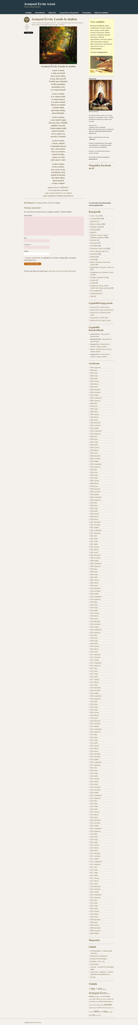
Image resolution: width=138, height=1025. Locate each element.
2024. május (94, 442)
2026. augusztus (95, 367)
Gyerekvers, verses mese (98, 248)
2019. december (95, 588)
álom (90, 1015)
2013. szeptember (95, 795)
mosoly (105, 1001)
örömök (37, 24)
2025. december (95, 389)
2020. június (94, 572)
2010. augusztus (95, 897)
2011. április (94, 875)
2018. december (95, 621)
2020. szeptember (95, 563)
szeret (102, 1005)
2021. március (94, 547)
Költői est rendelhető (101, 13)
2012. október (94, 826)
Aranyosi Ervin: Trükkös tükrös (99, 307)
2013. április (94, 809)
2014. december (95, 754)
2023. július (93, 469)
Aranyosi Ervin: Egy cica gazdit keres (101, 310)
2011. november (95, 856)
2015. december (95, 721)
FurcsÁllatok (94, 246)
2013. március (94, 812)
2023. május (94, 475)
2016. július (93, 701)
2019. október (94, 594)
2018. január (94, 652)
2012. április (94, 842)
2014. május (94, 773)
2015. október (94, 726)
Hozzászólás (28, 215)
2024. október (94, 428)
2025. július (93, 403)
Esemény (93, 240)
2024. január (94, 453)
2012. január (94, 850)
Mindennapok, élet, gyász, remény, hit (46, 22)
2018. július (93, 635)
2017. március (94, 679)
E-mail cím (28, 245)
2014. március (94, 779)
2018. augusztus (95, 632)
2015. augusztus (95, 732)
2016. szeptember (95, 696)
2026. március (94, 381)
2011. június (94, 870)
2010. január (94, 917)
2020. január (94, 585)
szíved (50, 24)
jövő (90, 1001)
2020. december (95, 555)
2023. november (95, 458)
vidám (100, 1012)
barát (108, 993)
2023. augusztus (95, 467)
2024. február (94, 450)
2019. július (93, 602)
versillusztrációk (95, 293)
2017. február (94, 682)
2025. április (94, 412)
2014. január (94, 784)
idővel (76, 22)
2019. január (94, 619)
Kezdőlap (28, 13)
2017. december (95, 654)
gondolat (101, 999)
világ (56, 24)
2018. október (94, 627)
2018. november (95, 624)
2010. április (94, 908)
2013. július (93, 801)
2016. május (94, 707)
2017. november (95, 657)
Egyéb (92, 232)
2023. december (95, 456)
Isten (109, 999)
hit (103, 999)
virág (108, 1012)
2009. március (94, 925)
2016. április (94, 710)
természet (91, 1012)
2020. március (94, 580)
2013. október (94, 792)
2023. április (94, 478)
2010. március (94, 911)
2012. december (95, 820)
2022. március (94, 514)
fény (94, 999)
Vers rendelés (94, 291)
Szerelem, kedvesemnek (98, 277)
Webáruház (52, 13)
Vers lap (92, 977)
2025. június (94, 406)
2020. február (94, 583)
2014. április (94, 776)
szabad (98, 1005)
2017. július (93, 668)
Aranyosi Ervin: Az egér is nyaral (100, 320)
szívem (108, 1008)
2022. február (94, 516)
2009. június (94, 922)
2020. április (94, 577)
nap (109, 1001)
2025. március (94, 414)
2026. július (93, 370)
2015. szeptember (95, 729)
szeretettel (45, 24)
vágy (111, 1012)
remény (94, 1005)
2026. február (94, 384)
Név (25, 238)
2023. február (94, 483)
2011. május (94, 873)
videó (92, 296)
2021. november (95, 525)
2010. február (94, 914)
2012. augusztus (95, 831)
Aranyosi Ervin (64, 22)
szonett (92, 283)
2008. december (95, 928)
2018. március (94, 646)
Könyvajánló (94, 254)
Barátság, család (95, 227)
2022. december (95, 489)
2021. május (94, 541)
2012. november (95, 823)
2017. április (94, 677)
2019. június (94, 605)
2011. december (95, 853)
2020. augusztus (95, 566)
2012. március (94, 845)
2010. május (94, 906)
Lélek (100, 1001)
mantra (92, 259)
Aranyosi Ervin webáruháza (98, 956)
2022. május (94, 508)
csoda (103, 996)
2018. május (94, 641)
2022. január (94, 519)
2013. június (94, 804)
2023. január (94, 486)
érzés (96, 1015)
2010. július (93, 900)
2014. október (94, 759)
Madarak (93, 257)
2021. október (94, 527)
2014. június (94, 770)
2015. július (93, 734)
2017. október (94, 660)
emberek (91, 999)
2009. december (95, 919)
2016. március (94, 712)
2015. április (94, 743)
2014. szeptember (95, 762)
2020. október (94, 561)
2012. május (94, 839)
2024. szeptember (95, 431)
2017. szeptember (95, 663)
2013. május (94, 806)
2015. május (94, 740)
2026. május (94, 376)
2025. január (94, 420)
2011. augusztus (95, 864)
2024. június (94, 439)
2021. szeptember (95, 530)
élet (93, 1015)
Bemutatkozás (40, 13)
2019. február (94, 616)
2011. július (93, 867)
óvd (41, 24)
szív (99, 1007)
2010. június (94, 903)
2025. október (94, 395)
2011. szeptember (95, 862)
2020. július (93, 569)
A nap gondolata (95, 218)
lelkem (96, 1001)
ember (107, 996)
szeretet (92, 280)
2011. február (94, 881)
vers (53, 24)
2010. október (94, 892)
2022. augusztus (95, 500)
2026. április (94, 378)
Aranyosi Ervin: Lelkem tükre (99, 318)
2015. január (94, 751)
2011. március (94, 878)
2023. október (94, 461)
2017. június (94, 671)
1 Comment (61, 24)
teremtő (111, 1007)
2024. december (95, 423)
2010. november (95, 889)
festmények (94, 243)
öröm (99, 1015)
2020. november (95, 558)
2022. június (94, 505)
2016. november (95, 690)
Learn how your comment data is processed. (62, 271)
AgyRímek (93, 221)
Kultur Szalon (94, 964)
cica (100, 996)
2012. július (93, 834)
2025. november (95, 392)
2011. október (94, 859)
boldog (91, 996)
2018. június (94, 638)
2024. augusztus (95, 434)
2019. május (94, 607)
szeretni (96, 1007)
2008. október (94, 933)
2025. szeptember (95, 398)
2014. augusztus (95, 765)
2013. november (95, 790)
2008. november (95, 930)
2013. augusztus (95, 798)
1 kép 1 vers (94, 216)
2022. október (94, 494)
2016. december (95, 688)
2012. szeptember (95, 828)
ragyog (90, 1005)
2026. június (94, 373)
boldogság (96, 996)
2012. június (94, 837)
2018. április (94, 643)
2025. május (94, 409)
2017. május (94, 674)
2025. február (94, 417)
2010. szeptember (95, 895)
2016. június (94, 704)
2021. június (94, 539)
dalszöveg (93, 230)
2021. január (94, 552)
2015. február (94, 748)
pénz (112, 1001)
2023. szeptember (95, 464)
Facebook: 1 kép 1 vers (97, 961)
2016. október (94, 693)
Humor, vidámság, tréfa (97, 251)
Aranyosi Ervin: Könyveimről (69, 13)
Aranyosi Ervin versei (39, 3)
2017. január (94, 685)
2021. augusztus (95, 533)
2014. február (94, 781)
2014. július (93, 768)
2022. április (94, 511)
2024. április (94, 445)
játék (113, 999)
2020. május (94, 574)
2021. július (93, 536)
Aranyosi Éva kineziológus (98, 959)
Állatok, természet (95, 224)
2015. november (95, 723)
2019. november (95, 591)
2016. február (94, 715)
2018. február (94, 649)
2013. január (94, 817)
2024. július (93, 436)
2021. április (94, 544)
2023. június (94, 472)
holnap (106, 999)
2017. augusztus (95, 665)
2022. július (93, 503)
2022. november (95, 492)
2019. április (94, 610)
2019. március (94, 613)
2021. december (95, 522)
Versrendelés (86, 13)
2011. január (94, 884)
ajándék (104, 989)
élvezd (70, 22)
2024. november (95, 425)
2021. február (94, 550)
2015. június (94, 737)
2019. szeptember (95, 597)
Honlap (26, 251)
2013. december (95, 787)
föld (73, 22)
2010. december (95, 886)
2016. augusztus (95, 699)
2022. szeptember (95, 497)
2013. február (94, 815)
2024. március (94, 447)
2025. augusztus (95, 400)
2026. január (94, 387)
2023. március (94, 481)
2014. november (95, 757)
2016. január (94, 718)
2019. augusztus (95, 599)
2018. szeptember (95, 630)
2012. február (94, 848)
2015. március (94, 746)
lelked (93, 1001)
